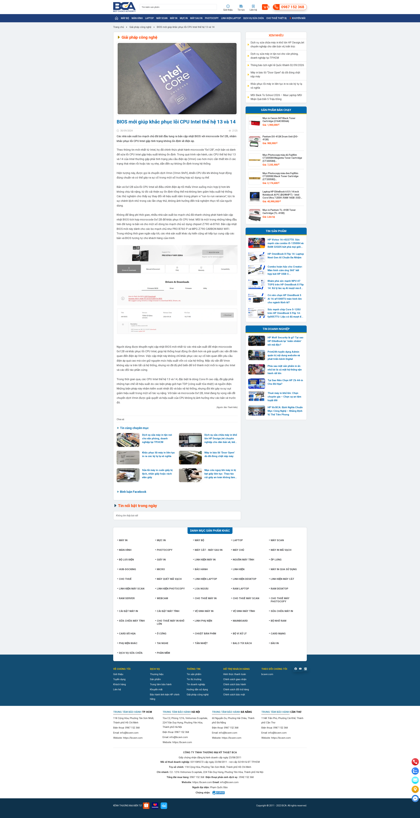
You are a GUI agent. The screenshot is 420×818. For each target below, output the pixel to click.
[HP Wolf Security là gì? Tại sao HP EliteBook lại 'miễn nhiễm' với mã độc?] (256, 341)
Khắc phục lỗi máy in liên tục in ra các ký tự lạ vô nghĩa (158, 454)
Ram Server (127, 598)
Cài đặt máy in (128, 611)
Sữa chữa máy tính (132, 620)
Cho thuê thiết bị (276, 18)
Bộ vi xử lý (240, 633)
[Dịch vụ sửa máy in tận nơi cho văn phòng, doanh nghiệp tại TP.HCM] (128, 440)
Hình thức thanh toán (234, 674)
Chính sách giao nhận (234, 679)
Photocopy (212, 18)
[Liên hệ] (415, 789)
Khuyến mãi (298, 18)
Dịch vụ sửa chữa (253, 18)
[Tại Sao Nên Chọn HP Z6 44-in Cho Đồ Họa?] (256, 384)
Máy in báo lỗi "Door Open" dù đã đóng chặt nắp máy (219, 454)
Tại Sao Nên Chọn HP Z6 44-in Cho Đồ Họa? (285, 382)
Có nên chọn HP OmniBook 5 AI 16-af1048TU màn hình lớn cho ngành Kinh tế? (285, 299)
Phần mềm (163, 652)
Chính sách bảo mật (234, 694)
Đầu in (275, 643)
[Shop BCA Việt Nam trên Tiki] (163, 805)
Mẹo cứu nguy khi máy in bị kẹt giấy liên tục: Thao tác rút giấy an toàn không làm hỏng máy (220, 474)
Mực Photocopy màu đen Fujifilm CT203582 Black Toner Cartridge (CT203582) (280, 176)
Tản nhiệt (201, 643)
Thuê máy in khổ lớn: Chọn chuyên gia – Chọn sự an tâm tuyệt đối (284, 397)
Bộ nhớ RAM (278, 620)
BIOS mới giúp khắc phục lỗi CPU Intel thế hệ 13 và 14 (185, 27)
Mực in (184, 18)
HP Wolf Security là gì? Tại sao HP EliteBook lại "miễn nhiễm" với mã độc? (285, 341)
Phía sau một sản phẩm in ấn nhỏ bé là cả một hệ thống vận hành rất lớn (285, 370)
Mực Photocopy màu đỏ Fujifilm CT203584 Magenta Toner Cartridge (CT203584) (282, 158)
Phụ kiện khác (128, 643)
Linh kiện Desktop (244, 579)
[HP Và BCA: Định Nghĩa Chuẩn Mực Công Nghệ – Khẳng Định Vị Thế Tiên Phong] (256, 411)
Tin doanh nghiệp (196, 684)
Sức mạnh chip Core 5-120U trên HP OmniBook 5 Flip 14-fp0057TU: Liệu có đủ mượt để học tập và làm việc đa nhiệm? (285, 313)
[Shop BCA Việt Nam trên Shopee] (146, 806)
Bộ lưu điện (126, 559)
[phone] (415, 761)
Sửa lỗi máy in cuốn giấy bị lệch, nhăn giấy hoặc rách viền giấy (157, 474)
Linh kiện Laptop (231, 18)
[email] (415, 780)
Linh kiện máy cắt (282, 579)
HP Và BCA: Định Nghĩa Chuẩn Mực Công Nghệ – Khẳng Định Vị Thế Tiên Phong (285, 411)
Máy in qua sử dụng (284, 569)
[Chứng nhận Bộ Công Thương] (218, 792)
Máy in (173, 18)
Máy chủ (238, 550)
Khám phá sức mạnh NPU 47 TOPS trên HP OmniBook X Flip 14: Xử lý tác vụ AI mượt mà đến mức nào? (286, 284)
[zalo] (415, 771)
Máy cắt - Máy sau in (208, 550)
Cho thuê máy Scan (246, 598)
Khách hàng (119, 684)
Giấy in (161, 559)
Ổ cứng (161, 633)
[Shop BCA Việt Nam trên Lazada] (155, 805)
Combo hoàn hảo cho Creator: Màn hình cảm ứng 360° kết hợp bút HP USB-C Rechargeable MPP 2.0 (285, 270)
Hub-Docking (127, 569)
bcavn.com (267, 674)
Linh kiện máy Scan (131, 588)
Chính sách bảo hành (234, 684)
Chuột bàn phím (205, 633)
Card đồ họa (127, 633)
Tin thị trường (194, 679)
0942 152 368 (246, 777)
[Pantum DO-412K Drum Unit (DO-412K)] (254, 141)
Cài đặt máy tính (168, 611)
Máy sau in (196, 18)
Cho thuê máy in (206, 598)
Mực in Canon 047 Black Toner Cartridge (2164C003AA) (278, 119)
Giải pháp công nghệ (140, 27)
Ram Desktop (279, 588)
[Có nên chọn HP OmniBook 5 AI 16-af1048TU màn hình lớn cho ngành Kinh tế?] (256, 298)
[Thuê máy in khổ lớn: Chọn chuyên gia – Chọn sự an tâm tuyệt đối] (256, 396)
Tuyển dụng (119, 679)
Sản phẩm (155, 679)
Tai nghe (162, 643)
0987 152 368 (132, 727)
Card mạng (278, 633)
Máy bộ (125, 18)
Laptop (149, 18)
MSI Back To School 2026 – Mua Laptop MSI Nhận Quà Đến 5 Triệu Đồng (276, 97)
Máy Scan (162, 18)
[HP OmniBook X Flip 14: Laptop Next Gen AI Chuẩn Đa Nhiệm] (256, 257)
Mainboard (240, 620)
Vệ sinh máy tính (244, 611)
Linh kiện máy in (205, 559)
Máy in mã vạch (281, 550)
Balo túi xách (242, 643)
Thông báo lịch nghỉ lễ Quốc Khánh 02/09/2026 (277, 65)
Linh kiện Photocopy (171, 588)
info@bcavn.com (129, 732)
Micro (161, 569)
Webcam (162, 598)
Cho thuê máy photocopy (280, 600)
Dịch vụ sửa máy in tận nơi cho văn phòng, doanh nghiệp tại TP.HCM (157, 438)
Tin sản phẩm (194, 674)
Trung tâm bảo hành (161, 684)
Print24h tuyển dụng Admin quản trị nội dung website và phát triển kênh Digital (284, 355)
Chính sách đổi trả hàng (236, 689)
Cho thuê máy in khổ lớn (170, 622)
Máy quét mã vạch (169, 579)
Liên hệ (117, 689)
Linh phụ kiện (203, 620)
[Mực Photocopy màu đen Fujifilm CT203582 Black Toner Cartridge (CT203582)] (254, 178)
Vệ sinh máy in (204, 611)
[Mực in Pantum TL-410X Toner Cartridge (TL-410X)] (254, 215)
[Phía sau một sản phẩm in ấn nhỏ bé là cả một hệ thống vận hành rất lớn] (256, 369)
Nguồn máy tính (243, 559)
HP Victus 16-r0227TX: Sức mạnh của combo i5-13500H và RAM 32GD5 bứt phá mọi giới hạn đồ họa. (286, 243)
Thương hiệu (156, 674)
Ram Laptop (241, 588)
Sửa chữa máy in (282, 611)
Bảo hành (201, 569)
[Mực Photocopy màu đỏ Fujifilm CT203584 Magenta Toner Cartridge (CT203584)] (254, 159)
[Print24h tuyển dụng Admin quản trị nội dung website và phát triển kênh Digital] (256, 355)
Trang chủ (119, 27)
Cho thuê (125, 579)
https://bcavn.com (133, 737)
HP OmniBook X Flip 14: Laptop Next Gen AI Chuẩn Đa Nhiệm (286, 255)
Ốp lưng (276, 559)
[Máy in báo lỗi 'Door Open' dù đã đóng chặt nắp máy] (190, 457)
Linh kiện (238, 569)
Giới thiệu (118, 674)
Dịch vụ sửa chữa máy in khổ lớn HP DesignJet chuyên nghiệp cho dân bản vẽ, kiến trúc (220, 438)
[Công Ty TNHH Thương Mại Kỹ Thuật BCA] (124, 7)
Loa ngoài (201, 588)
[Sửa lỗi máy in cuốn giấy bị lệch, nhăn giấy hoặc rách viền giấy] (128, 475)
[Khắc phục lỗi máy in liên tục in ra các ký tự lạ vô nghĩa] (128, 457)
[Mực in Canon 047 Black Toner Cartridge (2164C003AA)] (254, 123)
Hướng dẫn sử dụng (197, 689)
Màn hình (137, 18)
